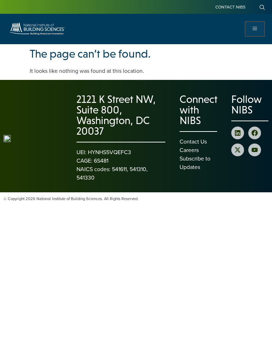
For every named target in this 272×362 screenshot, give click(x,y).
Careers (189, 150)
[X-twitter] (237, 150)
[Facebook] (254, 133)
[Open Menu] (255, 29)
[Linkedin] (237, 133)
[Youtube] (254, 150)
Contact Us (193, 141)
